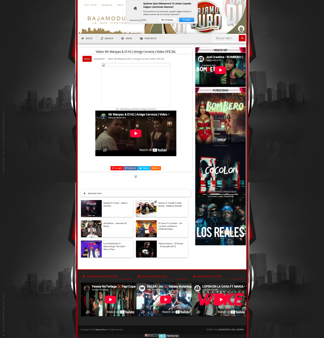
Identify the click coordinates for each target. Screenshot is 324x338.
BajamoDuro (101, 330)
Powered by (135, 20)
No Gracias (167, 19)
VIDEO (129, 38)
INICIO (89, 38)
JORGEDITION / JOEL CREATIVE (231, 330)
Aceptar (187, 19)
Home (87, 59)
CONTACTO (150, 38)
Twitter (145, 168)
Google (118, 168)
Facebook (131, 168)
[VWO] (143, 20)
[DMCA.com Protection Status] (169, 335)
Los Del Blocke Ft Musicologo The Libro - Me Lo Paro (114, 246)
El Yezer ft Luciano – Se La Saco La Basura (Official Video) (170, 226)
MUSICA (109, 38)
